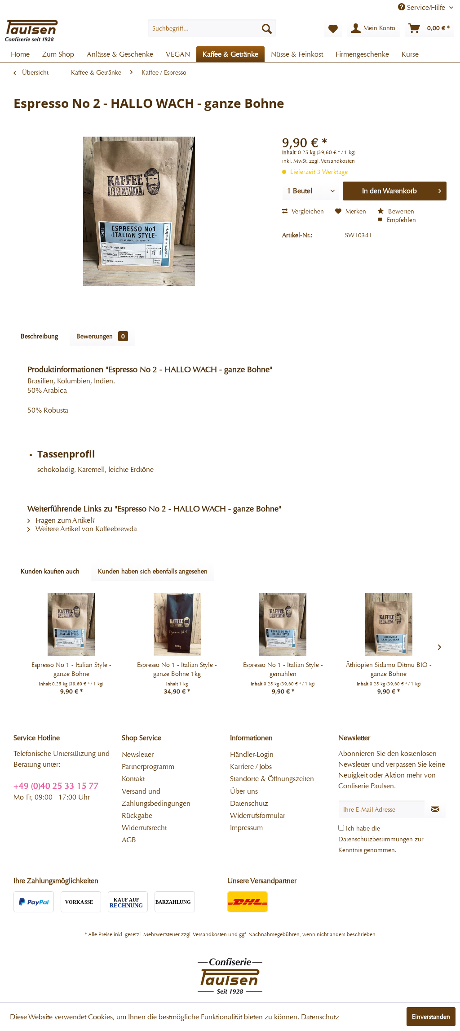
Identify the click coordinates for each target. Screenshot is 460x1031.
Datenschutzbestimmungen (375, 839)
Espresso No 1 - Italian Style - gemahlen (283, 669)
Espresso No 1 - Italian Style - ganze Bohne (71, 669)
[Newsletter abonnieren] (435, 809)
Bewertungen (100, 336)
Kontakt (133, 778)
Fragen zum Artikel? (64, 520)
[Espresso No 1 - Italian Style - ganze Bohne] (71, 624)
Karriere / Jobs (251, 766)
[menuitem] (212, 28)
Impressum (246, 827)
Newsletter (138, 754)
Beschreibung (39, 336)
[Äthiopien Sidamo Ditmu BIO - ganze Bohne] (389, 624)
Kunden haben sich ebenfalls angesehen (153, 571)
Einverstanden (431, 1017)
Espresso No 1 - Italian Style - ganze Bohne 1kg (177, 669)
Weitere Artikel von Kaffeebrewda (85, 528)
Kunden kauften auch (50, 571)
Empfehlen (400, 220)
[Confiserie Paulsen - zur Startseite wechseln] (31, 30)
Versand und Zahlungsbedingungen (156, 797)
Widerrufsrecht (144, 827)
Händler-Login (252, 754)
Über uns (244, 791)
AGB (129, 839)
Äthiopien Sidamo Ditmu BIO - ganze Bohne (389, 669)
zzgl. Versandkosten (332, 161)
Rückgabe (137, 815)
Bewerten (400, 211)
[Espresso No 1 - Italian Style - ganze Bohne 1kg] (177, 624)
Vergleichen (307, 211)
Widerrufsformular (257, 815)
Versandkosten (210, 934)
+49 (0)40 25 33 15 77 (56, 786)
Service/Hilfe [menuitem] (426, 7)
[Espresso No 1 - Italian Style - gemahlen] (283, 624)
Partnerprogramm (148, 766)
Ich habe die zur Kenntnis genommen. (381, 839)
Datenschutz (249, 803)
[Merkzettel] (333, 28)
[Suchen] (266, 28)
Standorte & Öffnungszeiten (272, 778)
